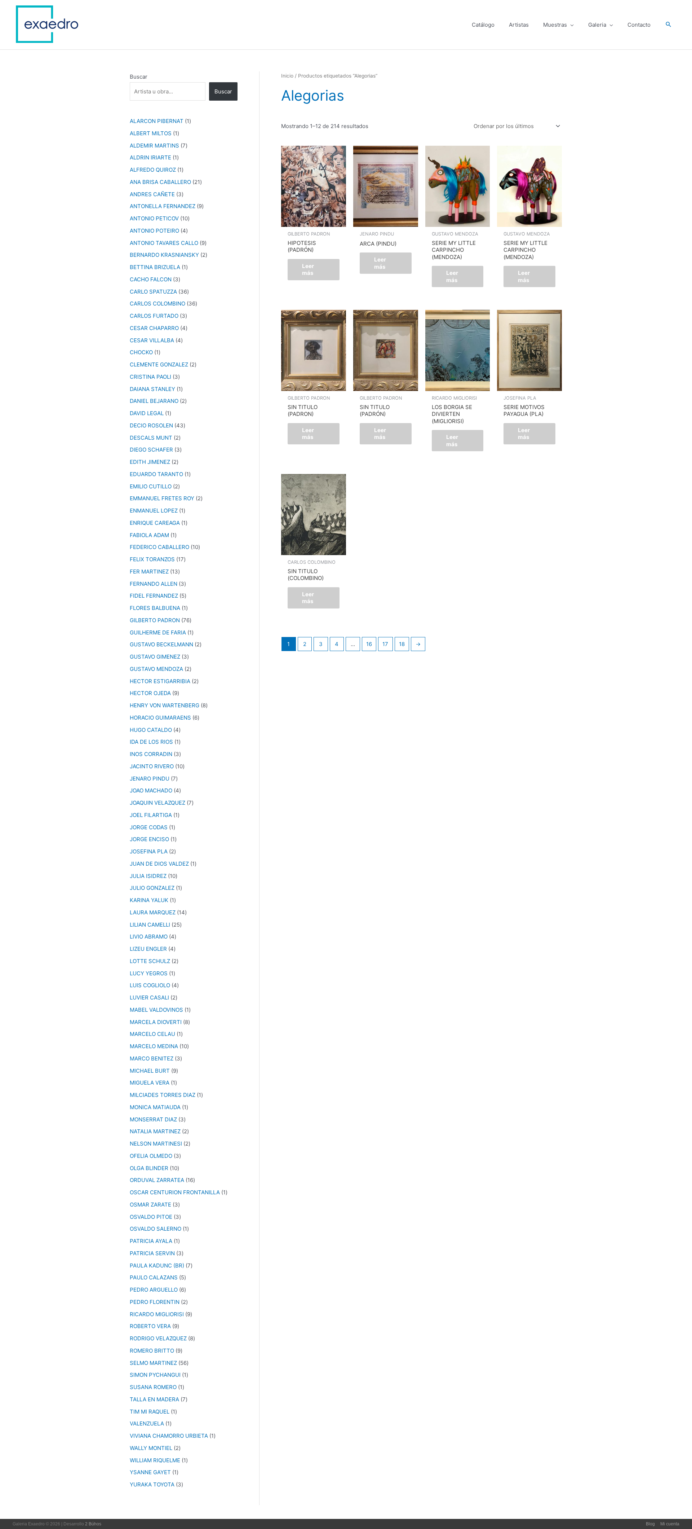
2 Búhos (93, 1523)
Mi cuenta (669, 1523)
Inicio (287, 76)
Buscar (138, 76)
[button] (668, 25)
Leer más (308, 270)
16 (369, 644)
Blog (650, 1523)
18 (402, 644)
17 (385, 644)
